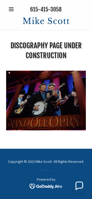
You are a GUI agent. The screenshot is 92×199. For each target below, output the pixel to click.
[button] (12, 9)
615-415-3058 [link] (46, 9)
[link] (46, 21)
